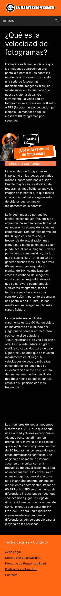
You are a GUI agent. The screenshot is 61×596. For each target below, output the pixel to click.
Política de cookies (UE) (21, 569)
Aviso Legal (13, 552)
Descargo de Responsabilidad (25, 563)
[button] (56, 21)
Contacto (11, 575)
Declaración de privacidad (22, 557)
